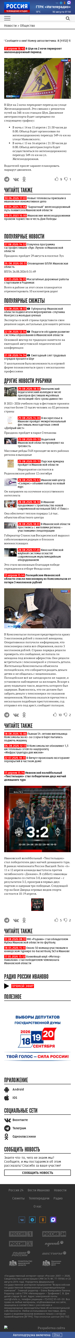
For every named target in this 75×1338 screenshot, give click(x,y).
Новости (60, 1190)
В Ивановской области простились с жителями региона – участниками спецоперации (44, 527)
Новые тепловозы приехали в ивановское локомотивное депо (35, 199)
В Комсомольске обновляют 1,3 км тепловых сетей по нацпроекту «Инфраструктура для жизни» (36, 749)
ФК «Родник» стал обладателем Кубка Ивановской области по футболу (36, 940)
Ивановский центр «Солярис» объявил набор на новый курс (41, 483)
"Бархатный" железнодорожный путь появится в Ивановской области (37, 208)
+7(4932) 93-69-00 (54, 1299)
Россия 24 (16, 1190)
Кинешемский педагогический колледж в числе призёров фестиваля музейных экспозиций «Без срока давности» (40, 393)
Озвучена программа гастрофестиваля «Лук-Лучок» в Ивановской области (33, 248)
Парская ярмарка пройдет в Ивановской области (41, 463)
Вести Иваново (39, 1190)
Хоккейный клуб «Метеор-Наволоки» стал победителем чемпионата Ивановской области (32, 960)
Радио (58, 1198)
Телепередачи (39, 1198)
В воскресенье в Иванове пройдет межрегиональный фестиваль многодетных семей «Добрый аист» (35, 423)
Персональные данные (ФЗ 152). (52, 1316)
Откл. (57, 1335)
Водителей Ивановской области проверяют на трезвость (41, 443)
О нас (38, 1206)
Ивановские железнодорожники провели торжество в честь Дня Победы (37, 217)
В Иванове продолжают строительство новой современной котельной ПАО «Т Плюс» (43, 505)
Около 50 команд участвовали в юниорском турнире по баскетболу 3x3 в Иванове (37, 949)
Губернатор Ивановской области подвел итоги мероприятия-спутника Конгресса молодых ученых (34, 312)
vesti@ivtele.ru (12, 1299)
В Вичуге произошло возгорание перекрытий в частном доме (37, 759)
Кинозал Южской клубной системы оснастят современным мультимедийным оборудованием (40, 555)
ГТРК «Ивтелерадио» (53, 7)
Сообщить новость (37, 1173)
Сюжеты (18, 1198)
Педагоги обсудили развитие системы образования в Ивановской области (37, 333)
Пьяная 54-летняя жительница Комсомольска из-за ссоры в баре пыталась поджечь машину (35, 737)
